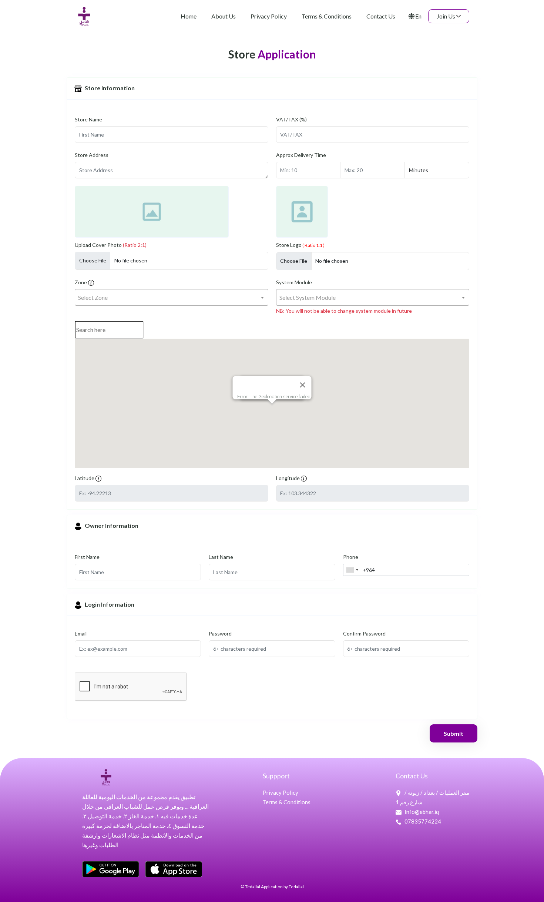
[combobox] (171, 297)
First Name (87, 557)
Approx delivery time (301, 155)
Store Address (91, 155)
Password (220, 633)
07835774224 (422, 821)
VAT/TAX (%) (291, 119)
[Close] (303, 385)
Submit (453, 733)
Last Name (221, 557)
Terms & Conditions (286, 802)
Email (81, 633)
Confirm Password (364, 633)
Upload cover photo (111, 245)
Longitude (288, 478)
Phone (350, 557)
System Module (294, 282)
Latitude (85, 478)
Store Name (88, 119)
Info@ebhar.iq (421, 811)
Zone (81, 282)
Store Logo (300, 245)
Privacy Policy (280, 792)
